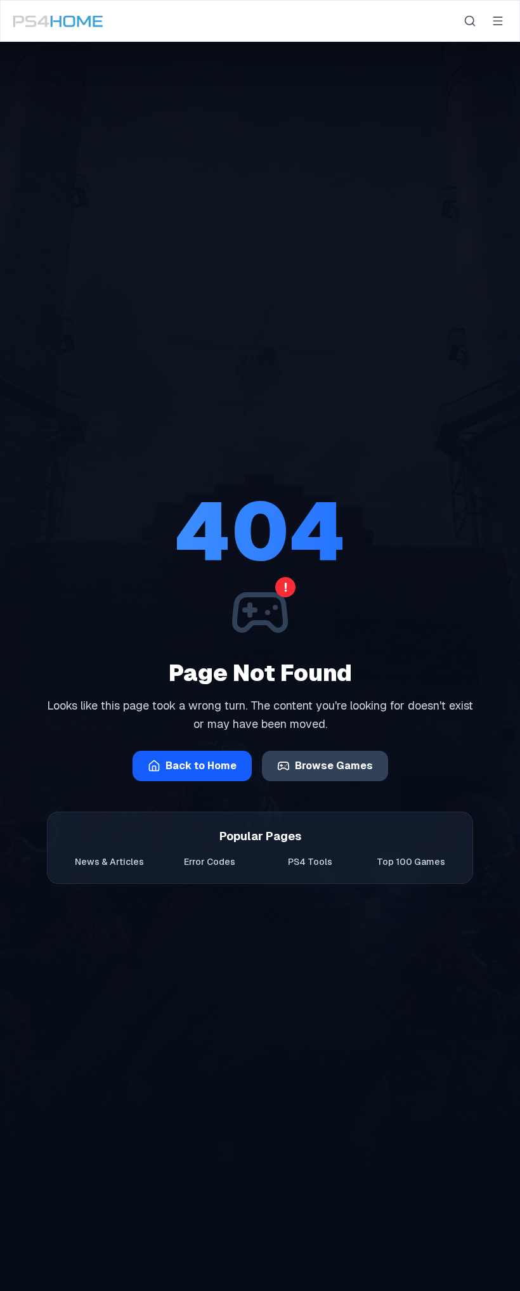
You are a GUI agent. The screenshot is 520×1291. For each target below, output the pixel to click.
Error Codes (209, 861)
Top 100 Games (411, 861)
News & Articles (109, 861)
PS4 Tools (310, 861)
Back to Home (201, 765)
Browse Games (334, 765)
